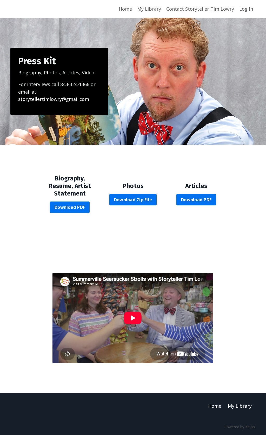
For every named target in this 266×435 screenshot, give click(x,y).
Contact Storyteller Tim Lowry (200, 9)
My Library (149, 9)
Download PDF (70, 207)
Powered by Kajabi (240, 426)
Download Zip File (133, 200)
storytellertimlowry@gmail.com (53, 99)
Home (125, 9)
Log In (246, 9)
